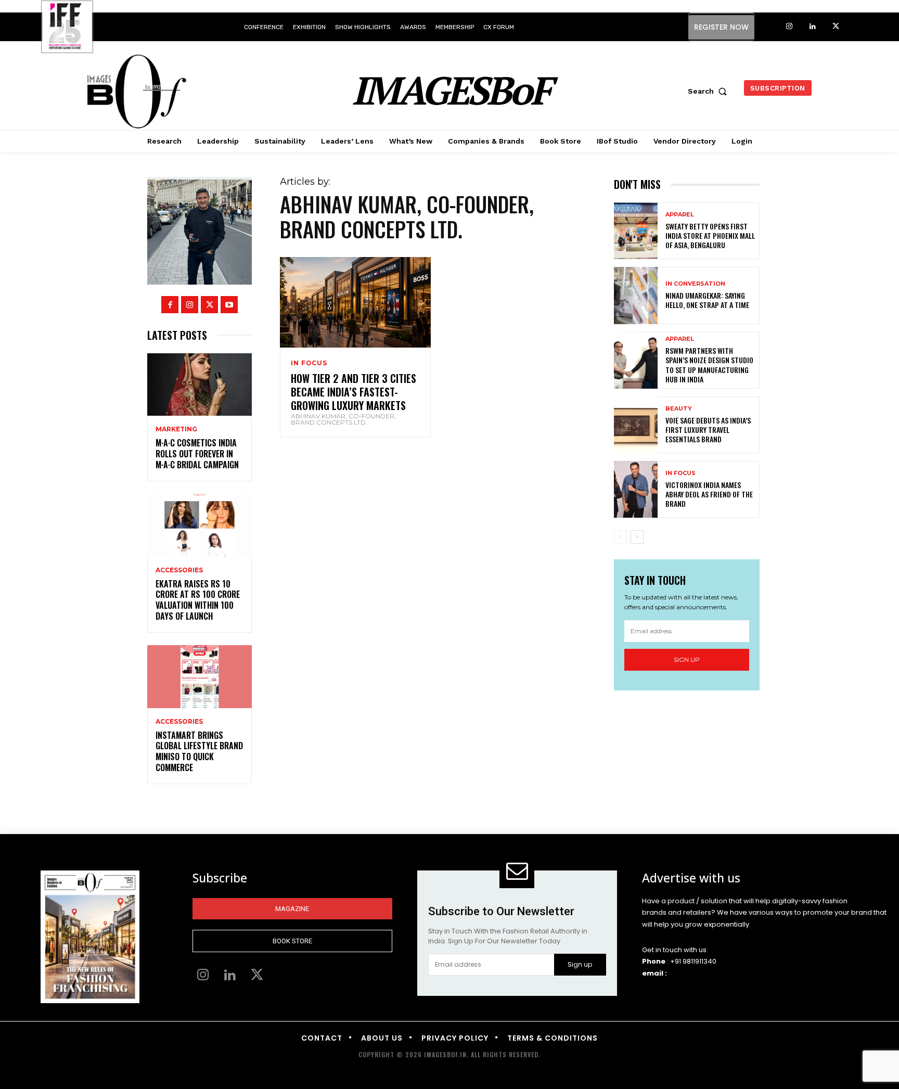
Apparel (679, 214)
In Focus (309, 363)
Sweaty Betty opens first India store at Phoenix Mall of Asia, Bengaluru (710, 235)
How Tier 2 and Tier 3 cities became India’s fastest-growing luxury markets (353, 391)
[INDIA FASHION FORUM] (67, 28)
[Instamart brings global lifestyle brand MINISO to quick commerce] (199, 676)
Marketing (176, 429)
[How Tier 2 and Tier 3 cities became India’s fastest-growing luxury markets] (355, 302)
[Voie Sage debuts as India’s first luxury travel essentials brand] (636, 424)
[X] (836, 27)
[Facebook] (169, 304)
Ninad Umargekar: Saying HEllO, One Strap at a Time (707, 300)
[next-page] (637, 537)
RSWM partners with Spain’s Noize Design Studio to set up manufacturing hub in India (709, 365)
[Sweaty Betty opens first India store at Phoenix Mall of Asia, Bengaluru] (636, 230)
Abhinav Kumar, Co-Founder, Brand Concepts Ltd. (343, 419)
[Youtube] (229, 304)
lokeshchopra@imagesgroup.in (723, 973)
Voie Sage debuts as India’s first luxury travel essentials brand (708, 429)
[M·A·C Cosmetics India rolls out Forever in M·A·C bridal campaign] (199, 384)
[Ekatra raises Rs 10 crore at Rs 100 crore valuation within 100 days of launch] (199, 525)
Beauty (678, 409)
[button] (709, 91)
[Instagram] (789, 27)
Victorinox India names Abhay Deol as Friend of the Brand (709, 494)
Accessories (179, 570)
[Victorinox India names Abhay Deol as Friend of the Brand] (636, 489)
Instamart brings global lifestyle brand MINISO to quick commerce (199, 751)
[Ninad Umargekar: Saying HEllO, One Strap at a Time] (636, 295)
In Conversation (695, 284)
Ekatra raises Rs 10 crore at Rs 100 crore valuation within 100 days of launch (198, 600)
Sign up (687, 659)
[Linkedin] (812, 27)
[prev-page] (620, 537)
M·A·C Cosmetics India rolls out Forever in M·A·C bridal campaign (197, 454)
